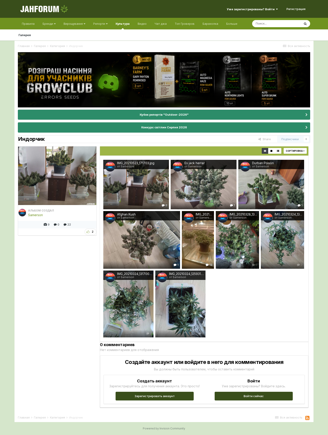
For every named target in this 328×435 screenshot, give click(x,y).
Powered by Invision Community (164, 428)
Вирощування (74, 23)
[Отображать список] (278, 151)
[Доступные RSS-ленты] (307, 418)
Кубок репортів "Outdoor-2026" (164, 114)
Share (266, 139)
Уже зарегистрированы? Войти (251, 9)
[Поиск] (305, 23)
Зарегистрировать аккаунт (155, 396)
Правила (28, 23)
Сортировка (294, 151)
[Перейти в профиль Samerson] (22, 212)
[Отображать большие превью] (271, 151)
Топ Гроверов (185, 23)
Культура (123, 23)
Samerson (35, 215)
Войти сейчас (254, 396)
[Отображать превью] (265, 151)
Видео (142, 23)
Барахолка (210, 23)
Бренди (48, 23)
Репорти (99, 23)
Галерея (25, 35)
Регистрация (295, 9)
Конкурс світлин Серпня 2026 (164, 127)
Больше (231, 23)
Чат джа (161, 23)
